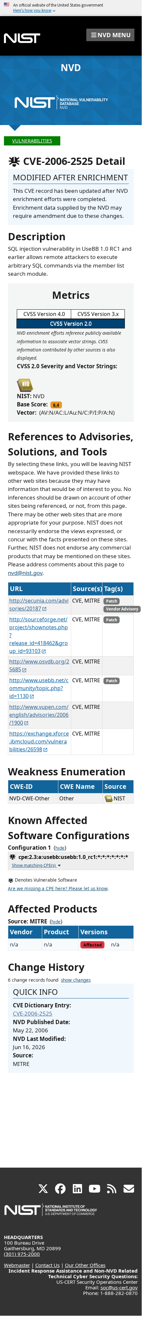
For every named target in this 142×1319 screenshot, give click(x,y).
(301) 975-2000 (22, 1254)
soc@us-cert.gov (119, 1287)
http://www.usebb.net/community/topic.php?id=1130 (39, 688)
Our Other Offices (85, 1265)
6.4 (56, 405)
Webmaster (17, 1265)
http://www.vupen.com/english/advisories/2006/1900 (39, 714)
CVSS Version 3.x (98, 314)
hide (60, 848)
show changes (76, 980)
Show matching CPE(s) (34, 865)
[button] (110, 35)
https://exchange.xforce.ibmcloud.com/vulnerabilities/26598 (39, 741)
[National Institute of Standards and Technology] (51, 1213)
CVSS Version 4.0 (44, 314)
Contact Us (47, 1265)
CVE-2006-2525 (32, 1013)
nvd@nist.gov (25, 573)
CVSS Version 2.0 (71, 323)
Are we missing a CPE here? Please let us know (57, 889)
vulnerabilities (32, 141)
